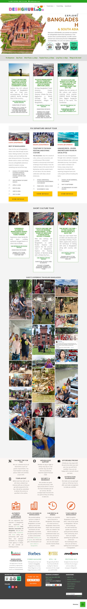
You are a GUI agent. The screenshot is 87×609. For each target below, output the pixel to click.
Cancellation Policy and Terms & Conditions (73, 584)
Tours (41, 6)
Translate (79, 596)
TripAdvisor (20, 532)
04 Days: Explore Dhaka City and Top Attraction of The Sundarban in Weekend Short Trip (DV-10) (68, 84)
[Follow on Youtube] (16, 587)
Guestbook (68, 6)
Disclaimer (70, 588)
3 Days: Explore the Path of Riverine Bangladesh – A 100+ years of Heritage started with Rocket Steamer (43, 232)
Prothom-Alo (71, 559)
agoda (30, 539)
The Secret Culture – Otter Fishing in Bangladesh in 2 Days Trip (68, 230)
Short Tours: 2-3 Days (30, 58)
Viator (14, 534)
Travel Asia (50, 6)
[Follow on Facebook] (9, 587)
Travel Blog (59, 6)
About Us (70, 577)
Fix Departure (10, 58)
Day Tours (19, 58)
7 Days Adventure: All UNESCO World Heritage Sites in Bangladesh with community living (19, 82)
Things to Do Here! (75, 58)
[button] (82, 604)
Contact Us (37, 10)
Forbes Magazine (34, 559)
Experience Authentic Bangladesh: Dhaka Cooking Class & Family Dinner (19, 231)
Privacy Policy (71, 579)
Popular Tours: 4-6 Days (46, 58)
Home (36, 6)
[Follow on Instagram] (12, 587)
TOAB (17, 526)
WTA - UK (52, 559)
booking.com (37, 537)
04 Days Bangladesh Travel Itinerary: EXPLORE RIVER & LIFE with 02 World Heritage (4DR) (43, 82)
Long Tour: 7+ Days (62, 58)
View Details (18, 199)
